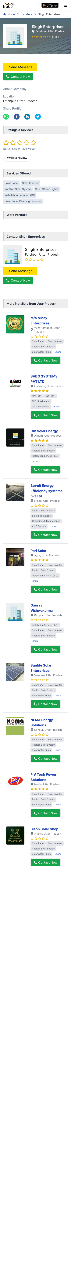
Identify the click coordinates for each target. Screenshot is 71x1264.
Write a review (17, 158)
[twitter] (38, 117)
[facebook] (17, 117)
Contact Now (20, 76)
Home (11, 14)
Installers (26, 14)
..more (58, 351)
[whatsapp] (6, 117)
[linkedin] (27, 117)
